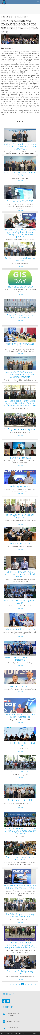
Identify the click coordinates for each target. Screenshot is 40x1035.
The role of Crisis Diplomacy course (20, 972)
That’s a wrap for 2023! (20, 458)
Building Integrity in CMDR (20, 800)
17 (21, 987)
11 (16, 987)
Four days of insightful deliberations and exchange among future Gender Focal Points (20, 945)
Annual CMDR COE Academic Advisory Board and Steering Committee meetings (20, 374)
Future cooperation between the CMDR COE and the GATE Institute (20, 887)
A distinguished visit (20, 686)
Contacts (34, 1033)
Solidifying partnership (20, 486)
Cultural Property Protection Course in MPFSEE (20, 316)
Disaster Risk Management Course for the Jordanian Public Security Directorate (20, 831)
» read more (20, 181)
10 (35, 984)
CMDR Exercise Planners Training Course (20, 174)
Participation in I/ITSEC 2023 (20, 201)
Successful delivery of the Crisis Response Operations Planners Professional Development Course (20, 403)
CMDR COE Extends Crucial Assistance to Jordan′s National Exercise (20, 574)
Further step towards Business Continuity (20, 259)
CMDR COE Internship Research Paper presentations (20, 715)
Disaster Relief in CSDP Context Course (20, 744)
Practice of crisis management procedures (20, 858)
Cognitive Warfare (20, 771)
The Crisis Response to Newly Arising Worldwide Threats (20, 915)
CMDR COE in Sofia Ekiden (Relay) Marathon (20, 658)
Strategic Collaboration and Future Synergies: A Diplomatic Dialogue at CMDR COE (20, 146)
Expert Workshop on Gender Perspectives (20, 516)
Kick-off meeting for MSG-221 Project (20, 345)
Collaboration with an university (20, 629)
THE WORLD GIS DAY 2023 (20, 287)
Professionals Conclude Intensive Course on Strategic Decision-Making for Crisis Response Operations (20, 233)
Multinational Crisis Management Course (20, 601)
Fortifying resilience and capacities (20, 429)
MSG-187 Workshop (20, 543)
